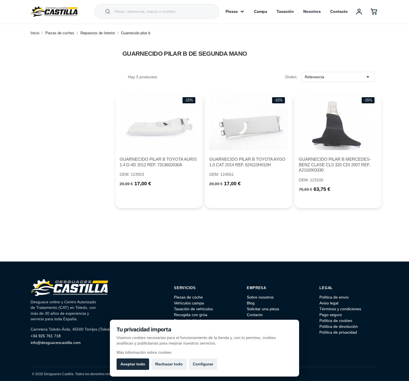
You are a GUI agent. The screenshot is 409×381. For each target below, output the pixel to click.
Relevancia (338, 77)
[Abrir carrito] (373, 11)
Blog (251, 303)
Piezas (232, 11)
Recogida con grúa (190, 314)
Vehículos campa (189, 303)
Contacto (339, 11)
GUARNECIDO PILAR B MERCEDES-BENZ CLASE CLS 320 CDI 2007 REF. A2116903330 (335, 165)
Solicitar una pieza (263, 309)
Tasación (285, 11)
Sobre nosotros (260, 297)
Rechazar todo (169, 364)
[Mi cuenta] (358, 11)
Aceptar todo (132, 364)
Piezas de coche (188, 297)
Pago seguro (330, 314)
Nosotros (312, 11)
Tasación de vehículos (193, 309)
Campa (260, 11)
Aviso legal (328, 303)
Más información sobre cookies (144, 352)
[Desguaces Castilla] (54, 11)
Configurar (203, 364)
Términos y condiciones (340, 309)
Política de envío (334, 297)
